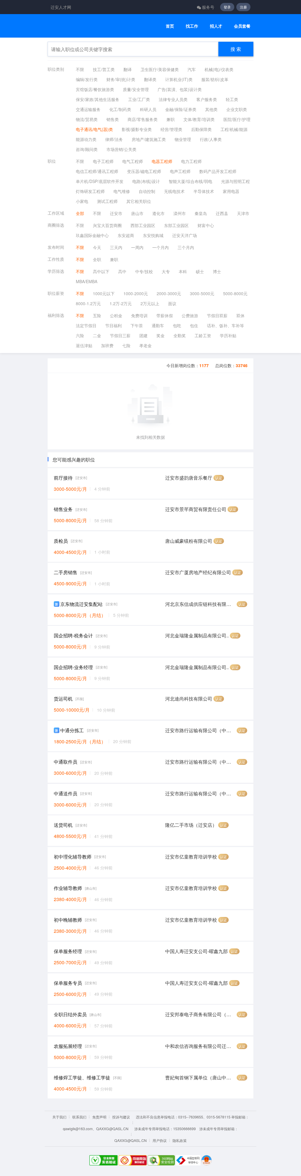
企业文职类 (236, 109)
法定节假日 (86, 325)
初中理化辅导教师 (72, 856)
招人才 (216, 25)
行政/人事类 (211, 139)
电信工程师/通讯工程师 (97, 171)
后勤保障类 (201, 129)
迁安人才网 (61, 7)
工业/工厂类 (139, 99)
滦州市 (179, 213)
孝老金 (145, 345)
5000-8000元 (235, 293)
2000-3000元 (169, 293)
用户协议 (160, 1140)
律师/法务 (114, 139)
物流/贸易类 (87, 119)
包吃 (177, 325)
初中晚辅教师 (68, 919)
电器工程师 (162, 161)
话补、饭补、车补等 (225, 325)
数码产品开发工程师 (217, 171)
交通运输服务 (88, 109)
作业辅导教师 (68, 888)
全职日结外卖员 (70, 1014)
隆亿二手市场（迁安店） (191, 824)
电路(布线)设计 (146, 181)
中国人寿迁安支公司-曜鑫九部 (196, 951)
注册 (243, 6)
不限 (80, 69)
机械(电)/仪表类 (219, 69)
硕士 (200, 271)
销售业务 (63, 509)
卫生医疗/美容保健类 (160, 69)
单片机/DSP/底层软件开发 (99, 181)
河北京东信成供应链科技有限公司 (200, 604)
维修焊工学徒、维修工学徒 (82, 1077)
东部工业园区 (176, 225)
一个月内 (160, 247)
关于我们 (59, 1116)
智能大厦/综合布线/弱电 (190, 181)
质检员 (61, 540)
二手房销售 (65, 572)
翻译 (127, 69)
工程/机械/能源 (234, 129)
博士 (217, 271)
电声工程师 (180, 171)
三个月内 (186, 247)
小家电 (82, 201)
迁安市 (116, 213)
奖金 (160, 335)
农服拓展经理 (68, 1046)
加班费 (107, 345)
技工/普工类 (104, 69)
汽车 (192, 69)
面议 (172, 303)
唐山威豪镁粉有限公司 (188, 540)
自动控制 (147, 191)
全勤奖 (179, 335)
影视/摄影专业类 (137, 129)
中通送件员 (65, 793)
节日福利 (113, 325)
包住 (194, 325)
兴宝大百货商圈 (107, 225)
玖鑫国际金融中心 (92, 235)
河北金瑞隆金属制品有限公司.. (197, 635)
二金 (97, 335)
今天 (97, 247)
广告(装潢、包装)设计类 (180, 89)
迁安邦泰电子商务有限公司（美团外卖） (200, 1014)
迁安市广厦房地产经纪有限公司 (198, 572)
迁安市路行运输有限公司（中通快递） (200, 730)
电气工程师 (132, 161)
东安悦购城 (153, 235)
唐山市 (137, 213)
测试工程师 (107, 201)
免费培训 (139, 315)
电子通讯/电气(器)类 (94, 129)
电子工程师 (103, 161)
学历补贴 (228, 335)
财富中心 (206, 225)
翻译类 (150, 79)
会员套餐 (242, 25)
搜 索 (235, 49)
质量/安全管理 (136, 89)
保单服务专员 (68, 983)
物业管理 (183, 139)
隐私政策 (180, 1140)
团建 (143, 335)
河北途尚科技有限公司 (188, 698)
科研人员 (148, 109)
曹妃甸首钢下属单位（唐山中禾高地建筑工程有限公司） (200, 1077)
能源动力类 (86, 139)
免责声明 (99, 1116)
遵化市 (158, 213)
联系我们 (79, 1116)
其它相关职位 (138, 201)
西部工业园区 (143, 225)
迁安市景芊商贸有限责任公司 (195, 509)
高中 (122, 271)
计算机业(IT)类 (179, 79)
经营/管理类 (171, 129)
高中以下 (101, 271)
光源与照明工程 (235, 181)
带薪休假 (164, 315)
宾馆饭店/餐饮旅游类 (95, 89)
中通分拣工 (72, 730)
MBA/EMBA (86, 281)
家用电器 (231, 191)
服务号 (208, 7)
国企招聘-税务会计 (73, 635)
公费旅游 (190, 315)
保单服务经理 (68, 951)
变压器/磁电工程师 (144, 171)
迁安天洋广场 (184, 235)
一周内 (137, 247)
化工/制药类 (120, 109)
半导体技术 (203, 191)
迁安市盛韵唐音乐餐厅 (188, 477)
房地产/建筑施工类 (149, 139)
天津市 (243, 213)
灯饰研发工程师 (90, 191)
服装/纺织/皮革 (214, 79)
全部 (80, 213)
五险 (97, 315)
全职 (97, 259)
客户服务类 (206, 99)
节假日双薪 (217, 315)
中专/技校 (144, 271)
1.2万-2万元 (121, 303)
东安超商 (126, 235)
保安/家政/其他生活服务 (97, 99)
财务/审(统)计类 (120, 79)
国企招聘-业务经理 (73, 667)
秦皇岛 (201, 213)
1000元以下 (104, 293)
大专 (166, 271)
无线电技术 (174, 191)
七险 (126, 345)
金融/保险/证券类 (180, 109)
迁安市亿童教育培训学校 (191, 856)
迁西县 (222, 213)
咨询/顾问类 (87, 149)
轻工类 (232, 99)
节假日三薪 (120, 335)
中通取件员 (65, 761)
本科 (183, 271)
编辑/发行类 (87, 79)
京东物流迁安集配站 (81, 604)
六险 (80, 335)
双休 (240, 315)
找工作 (192, 25)
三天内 (116, 247)
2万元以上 (150, 303)
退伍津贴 (84, 345)
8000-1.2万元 (88, 303)
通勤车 (158, 325)
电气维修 (121, 191)
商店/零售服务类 (143, 119)
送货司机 (63, 824)
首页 (170, 25)
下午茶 (137, 325)
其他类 (211, 109)
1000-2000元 (135, 293)
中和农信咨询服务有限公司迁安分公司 (200, 1046)
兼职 (170, 119)
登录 (227, 6)
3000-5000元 (202, 293)
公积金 (116, 315)
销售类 (112, 119)
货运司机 (63, 698)
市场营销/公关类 (121, 149)
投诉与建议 (121, 1116)
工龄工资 (203, 335)
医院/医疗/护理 (236, 119)
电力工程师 (191, 161)
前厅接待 (63, 477)
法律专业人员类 (173, 99)
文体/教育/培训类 (199, 119)
